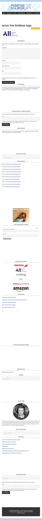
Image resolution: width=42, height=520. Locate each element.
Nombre (4, 60)
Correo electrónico (6, 66)
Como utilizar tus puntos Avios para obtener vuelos (11, 439)
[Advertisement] (21, 20)
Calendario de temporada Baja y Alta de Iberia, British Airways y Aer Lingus (15, 450)
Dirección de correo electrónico (9, 229)
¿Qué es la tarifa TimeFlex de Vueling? (9, 304)
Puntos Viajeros (17, 510)
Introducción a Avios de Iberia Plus (17, 88)
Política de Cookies (21, 513)
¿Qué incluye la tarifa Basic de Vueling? (9, 302)
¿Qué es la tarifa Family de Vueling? (8, 307)
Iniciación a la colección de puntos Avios (9, 444)
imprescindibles (34, 88)
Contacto (7, 132)
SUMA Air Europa (5, 446)
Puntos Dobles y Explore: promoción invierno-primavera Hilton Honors (14, 299)
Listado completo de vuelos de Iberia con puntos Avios (11, 452)
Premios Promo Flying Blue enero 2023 (14, 164)
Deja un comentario (35, 28)
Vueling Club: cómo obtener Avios (8, 448)
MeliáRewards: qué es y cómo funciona (9, 441)
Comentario (4, 47)
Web (3, 71)
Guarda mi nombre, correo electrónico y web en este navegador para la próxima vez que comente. (19, 78)
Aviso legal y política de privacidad (15, 511)
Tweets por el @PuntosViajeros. (7, 372)
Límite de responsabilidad (28, 511)
